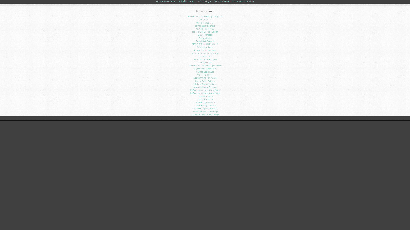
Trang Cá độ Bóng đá (205, 41)
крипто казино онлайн (205, 26)
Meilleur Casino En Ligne (205, 84)
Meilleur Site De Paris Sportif (205, 32)
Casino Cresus (205, 38)
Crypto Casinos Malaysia (205, 69)
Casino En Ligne (205, 62)
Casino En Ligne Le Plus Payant (205, 115)
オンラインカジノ (205, 75)
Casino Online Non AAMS (205, 78)
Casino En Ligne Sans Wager (205, 108)
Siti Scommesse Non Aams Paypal (205, 90)
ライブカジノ (205, 19)
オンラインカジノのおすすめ (205, 53)
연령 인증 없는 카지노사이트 (205, 44)
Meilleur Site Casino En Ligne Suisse (205, 66)
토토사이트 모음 (205, 56)
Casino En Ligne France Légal (205, 112)
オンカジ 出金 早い (205, 23)
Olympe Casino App (205, 72)
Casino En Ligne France (205, 105)
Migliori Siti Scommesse (205, 50)
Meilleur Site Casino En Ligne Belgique (205, 16)
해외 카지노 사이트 (205, 29)
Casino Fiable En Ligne (205, 81)
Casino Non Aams (205, 47)
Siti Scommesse (205, 35)
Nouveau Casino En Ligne (205, 87)
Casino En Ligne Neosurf (205, 102)
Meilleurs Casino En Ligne (205, 59)
